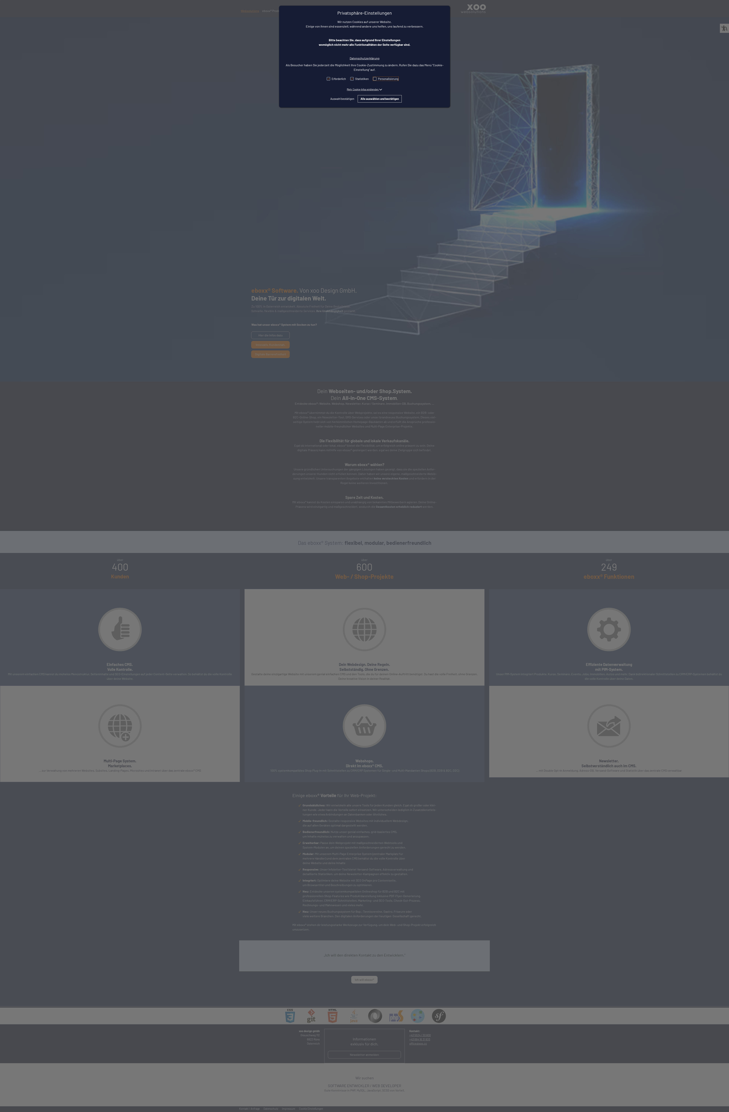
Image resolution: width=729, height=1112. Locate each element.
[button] (364, 89)
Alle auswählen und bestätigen (380, 98)
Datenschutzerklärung (364, 58)
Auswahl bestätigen (342, 98)
